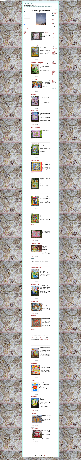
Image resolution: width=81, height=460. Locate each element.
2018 (52, 22)
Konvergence (53, 64)
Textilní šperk (53, 81)
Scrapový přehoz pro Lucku (35, 160)
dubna (53, 36)
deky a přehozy (39, 6)
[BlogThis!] (35, 91)
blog (24, 6)
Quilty (52, 74)
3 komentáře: (33, 124)
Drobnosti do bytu (53, 51)
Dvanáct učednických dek (54, 53)
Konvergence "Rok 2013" (34, 428)
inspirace (25, 37)
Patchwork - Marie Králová (26, 30)
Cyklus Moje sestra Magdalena (54, 48)
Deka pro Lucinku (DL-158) (34, 94)
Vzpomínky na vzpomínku (41, 337)
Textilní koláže (53, 79)
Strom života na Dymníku (34, 301)
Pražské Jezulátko (53, 71)
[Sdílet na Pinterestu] (37, 76)
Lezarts (25, 32)
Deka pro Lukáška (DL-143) (34, 177)
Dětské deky (53, 54)
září (53, 32)
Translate (56, 13)
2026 (52, 16)
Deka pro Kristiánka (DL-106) (35, 284)
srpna (53, 33)
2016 (52, 24)
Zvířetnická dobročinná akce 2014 (35, 79)
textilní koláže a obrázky (35, 6)
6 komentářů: (33, 410)
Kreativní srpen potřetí (26, 28)
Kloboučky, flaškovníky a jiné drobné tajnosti (37, 243)
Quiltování (52, 73)
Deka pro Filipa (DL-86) (34, 396)
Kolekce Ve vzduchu (53, 63)
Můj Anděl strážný (33, 315)
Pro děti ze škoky (53, 72)
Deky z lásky (46, 6)
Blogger (45, 455)
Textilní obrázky (53, 80)
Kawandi (52, 61)
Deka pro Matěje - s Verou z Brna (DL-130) (36, 194)
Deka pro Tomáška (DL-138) (35, 143)
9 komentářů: (33, 256)
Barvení (52, 46)
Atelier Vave (28, 4)
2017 (52, 23)
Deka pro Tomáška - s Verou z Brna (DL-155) (37, 62)
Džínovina (52, 55)
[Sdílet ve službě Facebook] (36, 91)
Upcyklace (53, 83)
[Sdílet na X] (36, 76)
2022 (52, 19)
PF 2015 (32, 9)
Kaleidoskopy (53, 60)
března (53, 37)
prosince (53, 26)
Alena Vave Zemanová (25, 12)
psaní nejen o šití (49, 6)
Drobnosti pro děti (53, 52)
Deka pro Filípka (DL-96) (34, 363)
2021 (52, 20)
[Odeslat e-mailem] (35, 76)
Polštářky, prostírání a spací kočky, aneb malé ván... (54, 29)
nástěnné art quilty (30, 6)
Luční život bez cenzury (26, 35)
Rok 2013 (45, 337)
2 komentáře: (33, 298)
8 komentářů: (33, 240)
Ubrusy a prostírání (53, 82)
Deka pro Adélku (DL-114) (34, 346)
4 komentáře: (33, 394)
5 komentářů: (33, 313)
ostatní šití (43, 6)
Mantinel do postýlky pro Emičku (35, 127)
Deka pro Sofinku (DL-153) (34, 110)
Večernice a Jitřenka (33, 337)
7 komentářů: (33, 108)
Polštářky (52, 70)
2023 (52, 18)
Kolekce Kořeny (53, 62)
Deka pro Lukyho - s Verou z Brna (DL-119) (37, 267)
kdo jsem (27, 6)
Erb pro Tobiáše (33, 380)
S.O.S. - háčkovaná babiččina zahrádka (36, 259)
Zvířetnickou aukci (46, 32)
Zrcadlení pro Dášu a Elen (34, 413)
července (54, 34)
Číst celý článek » (32, 40)
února (53, 38)
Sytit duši (25, 9)
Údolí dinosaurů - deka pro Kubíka (35, 45)
